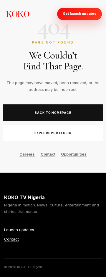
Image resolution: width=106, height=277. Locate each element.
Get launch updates (79, 13)
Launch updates (19, 229)
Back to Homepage (53, 112)
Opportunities (74, 154)
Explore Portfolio (53, 133)
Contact (48, 154)
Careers (27, 154)
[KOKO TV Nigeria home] (17, 13)
